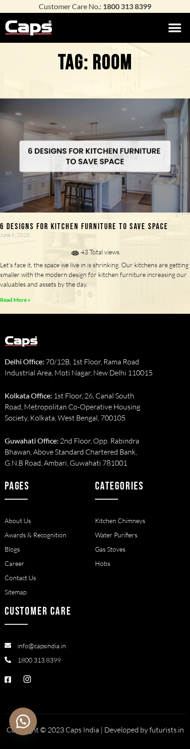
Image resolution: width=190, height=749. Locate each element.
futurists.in (166, 729)
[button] (175, 27)
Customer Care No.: (95, 6)
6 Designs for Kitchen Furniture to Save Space (84, 226)
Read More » (15, 299)
